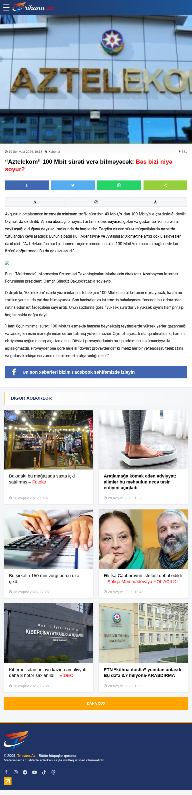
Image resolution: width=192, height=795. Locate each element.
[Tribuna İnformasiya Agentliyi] (33, 7)
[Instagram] (15, 772)
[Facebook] (6, 772)
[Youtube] (34, 772)
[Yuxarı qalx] (178, 781)
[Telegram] (25, 772)
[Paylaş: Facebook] (27, 185)
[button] (165, 185)
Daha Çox (96, 703)
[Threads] (53, 772)
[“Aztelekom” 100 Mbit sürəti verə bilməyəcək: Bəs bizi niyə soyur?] (96, 79)
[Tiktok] (44, 772)
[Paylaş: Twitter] (73, 185)
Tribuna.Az (26, 756)
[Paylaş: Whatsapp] (119, 185)
